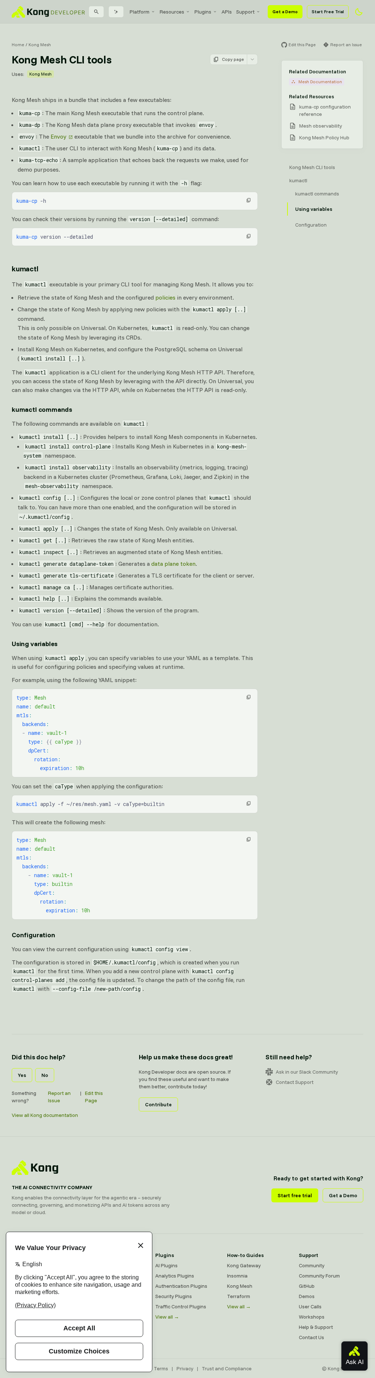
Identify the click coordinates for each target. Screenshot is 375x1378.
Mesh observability (320, 125)
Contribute (158, 1104)
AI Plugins (166, 1265)
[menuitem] (142, 11)
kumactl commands (42, 409)
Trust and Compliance (227, 1368)
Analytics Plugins (174, 1275)
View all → (167, 1316)
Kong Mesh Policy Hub (324, 137)
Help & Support (316, 1327)
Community (311, 1265)
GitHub (307, 1286)
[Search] (96, 12)
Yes (22, 1075)
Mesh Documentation (320, 81)
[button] (248, 200)
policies (165, 297)
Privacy (185, 1368)
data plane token (173, 563)
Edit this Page (94, 1097)
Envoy (58, 136)
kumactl (25, 268)
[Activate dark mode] (358, 11)
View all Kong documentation (45, 1115)
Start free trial (295, 1195)
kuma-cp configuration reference (325, 110)
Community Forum (319, 1275)
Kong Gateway (244, 1265)
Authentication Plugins (181, 1286)
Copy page (233, 59)
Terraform (238, 1296)
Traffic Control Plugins (180, 1306)
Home (18, 44)
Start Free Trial (328, 11)
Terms (161, 1368)
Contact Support (294, 1082)
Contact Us (311, 1337)
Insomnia (237, 1275)
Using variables (34, 643)
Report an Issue (59, 1097)
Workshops (311, 1316)
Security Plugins (173, 1296)
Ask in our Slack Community (307, 1072)
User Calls (310, 1306)
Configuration (33, 935)
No (44, 1075)
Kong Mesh (40, 44)
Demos (307, 1296)
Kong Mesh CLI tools (312, 167)
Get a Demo (285, 11)
